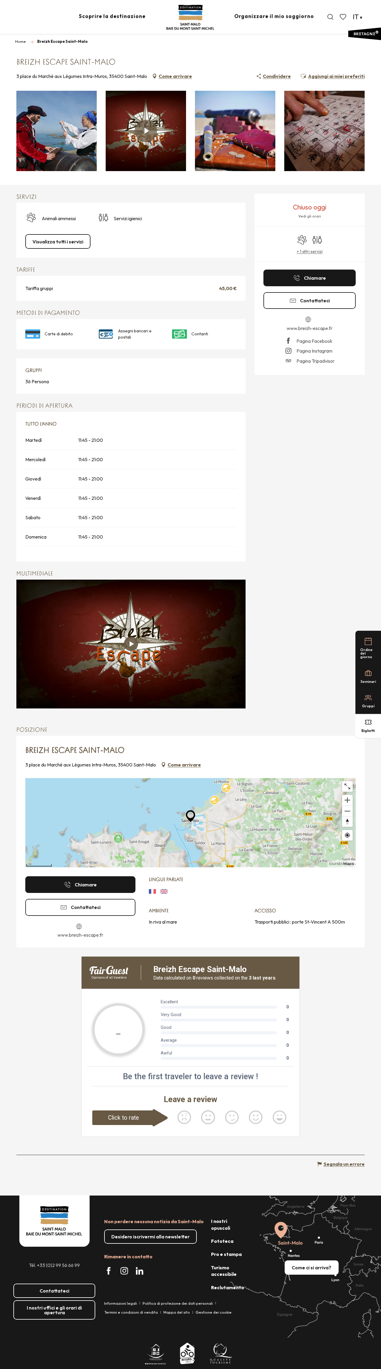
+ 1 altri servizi (310, 251)
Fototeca (222, 1241)
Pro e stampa (226, 1254)
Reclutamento (227, 1287)
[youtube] (131, 644)
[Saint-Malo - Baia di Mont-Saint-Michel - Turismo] (190, 17)
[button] (330, 17)
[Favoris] (343, 16)
